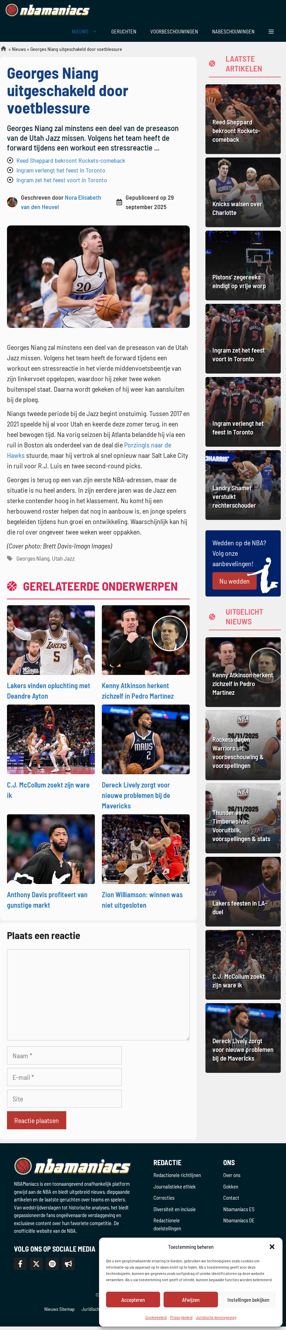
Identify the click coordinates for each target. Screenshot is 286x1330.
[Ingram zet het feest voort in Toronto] (243, 339)
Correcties (163, 1197)
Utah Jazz (63, 558)
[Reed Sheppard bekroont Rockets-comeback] (243, 119)
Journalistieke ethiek (174, 1186)
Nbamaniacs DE (239, 1220)
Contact (231, 1197)
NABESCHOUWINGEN (233, 31)
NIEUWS (80, 31)
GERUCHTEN (123, 31)
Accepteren (133, 1300)
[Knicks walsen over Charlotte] (243, 192)
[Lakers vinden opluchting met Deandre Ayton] (51, 639)
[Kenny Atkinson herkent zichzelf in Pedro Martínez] (146, 639)
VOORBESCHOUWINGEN (174, 31)
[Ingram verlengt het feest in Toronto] (243, 412)
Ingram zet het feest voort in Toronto (61, 180)
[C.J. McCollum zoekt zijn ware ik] (51, 738)
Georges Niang (33, 558)
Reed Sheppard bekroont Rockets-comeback (70, 160)
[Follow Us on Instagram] (52, 1264)
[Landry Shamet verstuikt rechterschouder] (243, 485)
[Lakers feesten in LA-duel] (243, 892)
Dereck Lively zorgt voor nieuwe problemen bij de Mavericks (136, 795)
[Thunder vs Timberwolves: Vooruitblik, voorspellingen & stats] (243, 818)
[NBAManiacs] (48, 10)
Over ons (231, 1175)
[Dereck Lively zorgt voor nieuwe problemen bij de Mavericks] (146, 738)
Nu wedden (234, 581)
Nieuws (19, 49)
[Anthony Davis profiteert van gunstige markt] (51, 848)
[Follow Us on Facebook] (20, 1264)
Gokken (230, 1186)
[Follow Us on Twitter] (36, 1264)
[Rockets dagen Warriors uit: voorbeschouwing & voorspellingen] (243, 745)
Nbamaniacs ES (239, 1209)
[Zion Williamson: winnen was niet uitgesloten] (146, 848)
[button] (272, 1246)
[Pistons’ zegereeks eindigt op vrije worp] (243, 265)
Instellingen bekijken (248, 1300)
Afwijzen (191, 1300)
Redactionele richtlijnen (177, 1175)
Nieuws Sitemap (59, 1309)
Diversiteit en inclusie (174, 1209)
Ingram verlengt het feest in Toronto (60, 170)
